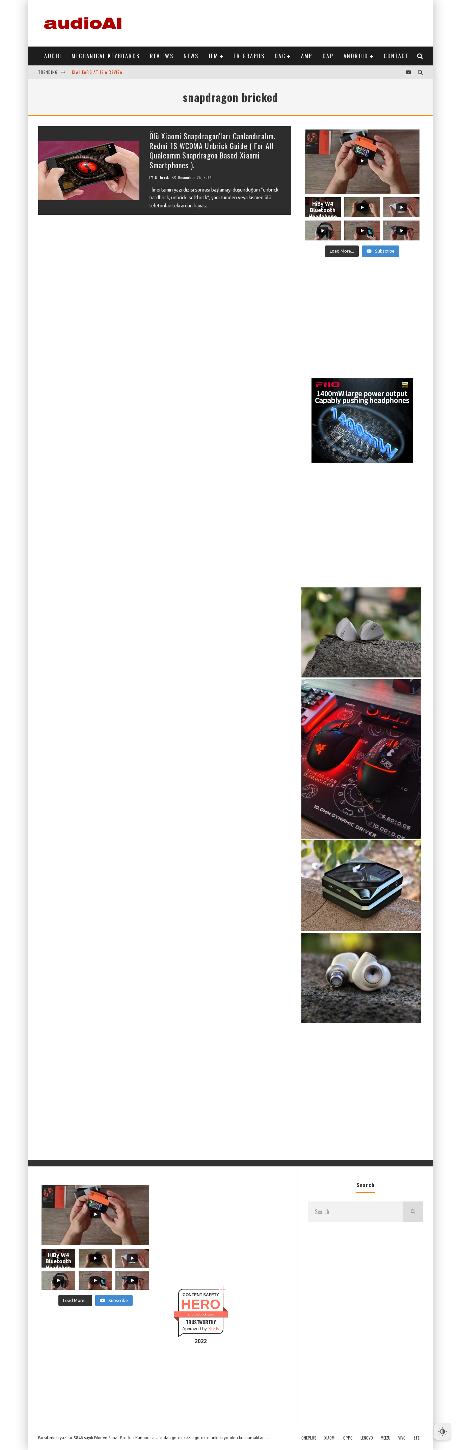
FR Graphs (249, 56)
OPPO (348, 1438)
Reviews (161, 56)
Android (356, 56)
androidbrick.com (201, 1314)
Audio (52, 56)
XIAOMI (329, 1438)
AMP (307, 56)
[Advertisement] (300, 22)
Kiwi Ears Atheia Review (97, 72)
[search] (413, 1211)
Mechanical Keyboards (106, 56)
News (191, 56)
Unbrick (162, 177)
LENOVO (366, 1438)
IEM (213, 56)
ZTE (416, 1438)
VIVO (402, 1438)
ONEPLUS (309, 1438)
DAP (328, 56)
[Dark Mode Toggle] (442, 1431)
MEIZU (385, 1438)
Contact (396, 56)
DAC (280, 56)
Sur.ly (213, 1328)
